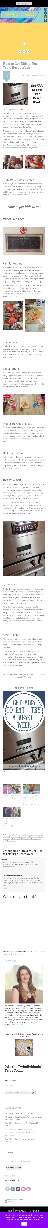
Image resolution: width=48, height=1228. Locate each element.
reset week (11, 841)
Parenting (12, 835)
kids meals (14, 839)
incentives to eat (38, 837)
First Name (9, 1086)
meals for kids (23, 839)
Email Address (10, 1080)
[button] (13, 162)
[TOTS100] (9, 1202)
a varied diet (15, 124)
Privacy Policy (20, 1211)
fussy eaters (36, 835)
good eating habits (25, 837)
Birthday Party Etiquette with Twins (18, 1129)
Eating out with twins (11, 795)
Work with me (35, 1211)
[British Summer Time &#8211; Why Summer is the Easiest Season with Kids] (31, 789)
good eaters (14, 837)
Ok (24, 1224)
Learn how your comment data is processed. (24, 953)
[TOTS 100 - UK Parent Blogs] (14, 1200)
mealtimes (31, 839)
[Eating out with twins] (12, 789)
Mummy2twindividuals (33, 75)
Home (10, 1211)
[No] (45, 1220)
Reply (4, 870)
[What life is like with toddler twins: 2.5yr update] (12, 812)
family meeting (26, 835)
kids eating (6, 839)
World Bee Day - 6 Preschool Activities (19, 1113)
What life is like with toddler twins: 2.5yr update (10, 820)
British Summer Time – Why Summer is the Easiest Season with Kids (31, 798)
